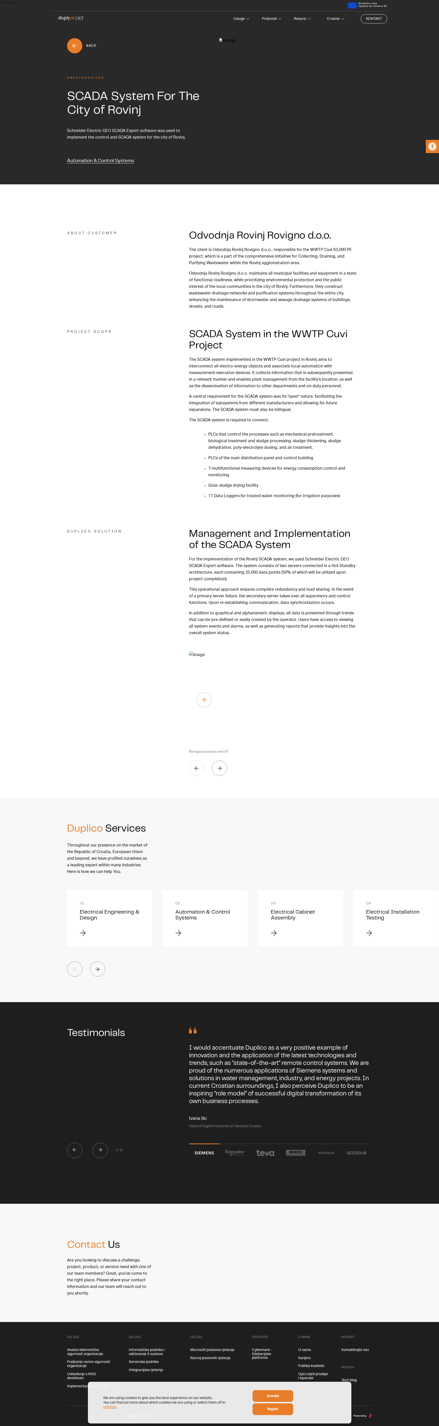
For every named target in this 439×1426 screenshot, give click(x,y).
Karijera (304, 1358)
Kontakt (374, 19)
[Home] (71, 19)
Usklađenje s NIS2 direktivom (81, 1376)
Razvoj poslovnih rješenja (210, 1358)
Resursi (300, 19)
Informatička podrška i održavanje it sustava (146, 1352)
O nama (333, 19)
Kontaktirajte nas (355, 1350)
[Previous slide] (196, 768)
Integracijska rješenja (146, 1370)
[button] (432, 146)
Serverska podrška (144, 1362)
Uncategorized (85, 78)
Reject (273, 1409)
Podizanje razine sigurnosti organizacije (88, 1364)
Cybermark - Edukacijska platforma (262, 1354)
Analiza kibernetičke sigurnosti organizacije (85, 1352)
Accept (273, 1396)
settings (109, 1407)
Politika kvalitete (311, 1366)
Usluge (239, 19)
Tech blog (349, 1380)
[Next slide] (219, 768)
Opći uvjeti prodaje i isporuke (313, 1376)
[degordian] (370, 1416)
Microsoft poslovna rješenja (212, 1350)
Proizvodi (269, 19)
